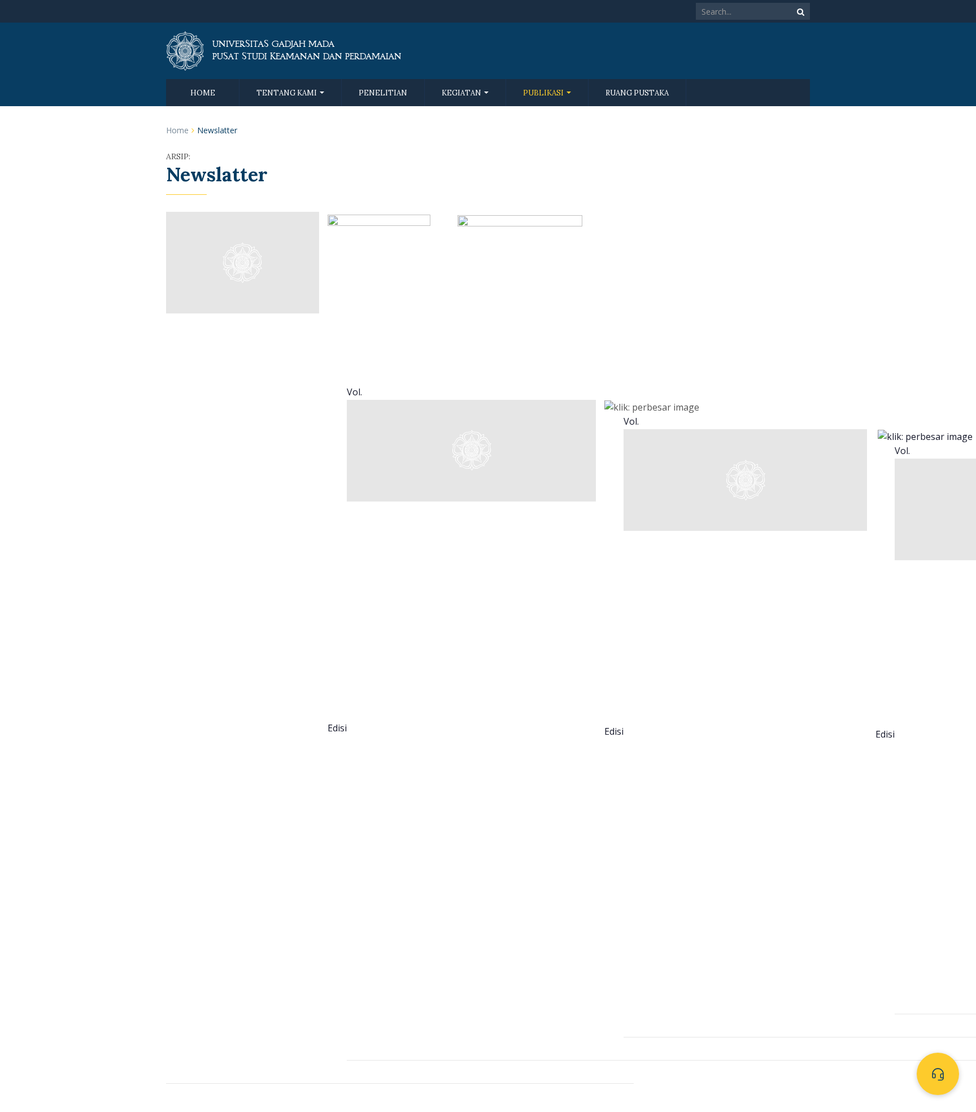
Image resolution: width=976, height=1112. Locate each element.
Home (202, 93)
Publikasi (544, 93)
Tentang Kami (287, 93)
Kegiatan (462, 93)
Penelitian (383, 93)
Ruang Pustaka (637, 93)
